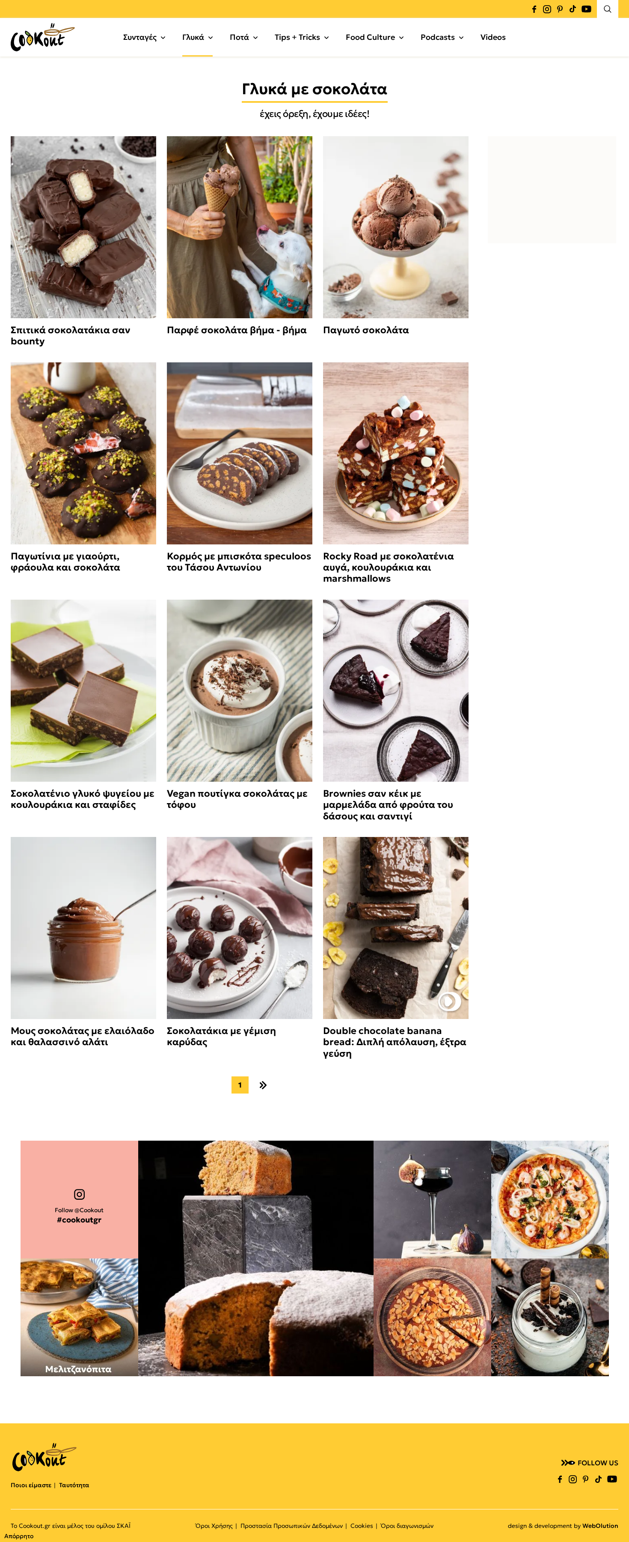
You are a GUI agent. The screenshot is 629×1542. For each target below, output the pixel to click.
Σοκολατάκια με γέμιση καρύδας (221, 1036)
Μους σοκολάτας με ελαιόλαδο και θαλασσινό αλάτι (82, 1036)
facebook (534, 9)
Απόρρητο (18, 1536)
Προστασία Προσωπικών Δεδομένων (291, 1526)
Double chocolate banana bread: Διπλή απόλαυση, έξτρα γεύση (394, 1042)
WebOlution (600, 1526)
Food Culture (370, 37)
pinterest (559, 9)
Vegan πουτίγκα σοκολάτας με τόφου (237, 799)
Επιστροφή (614, 1518)
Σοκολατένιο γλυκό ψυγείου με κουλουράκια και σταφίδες (82, 799)
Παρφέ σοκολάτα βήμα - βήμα (237, 330)
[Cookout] (43, 37)
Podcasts (438, 37)
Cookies (361, 1526)
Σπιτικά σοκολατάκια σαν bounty (71, 336)
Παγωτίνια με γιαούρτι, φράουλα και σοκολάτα (65, 562)
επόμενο (263, 1085)
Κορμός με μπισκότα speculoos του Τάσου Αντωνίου (239, 562)
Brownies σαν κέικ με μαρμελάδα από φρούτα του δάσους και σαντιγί (388, 805)
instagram (546, 9)
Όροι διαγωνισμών (407, 1526)
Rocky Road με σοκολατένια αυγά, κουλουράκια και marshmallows (388, 568)
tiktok (572, 9)
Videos (493, 37)
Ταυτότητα (74, 1485)
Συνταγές (140, 37)
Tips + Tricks (297, 37)
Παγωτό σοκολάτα (366, 330)
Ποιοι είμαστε (31, 1485)
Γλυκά (193, 37)
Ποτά (239, 37)
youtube (586, 9)
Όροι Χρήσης (214, 1526)
